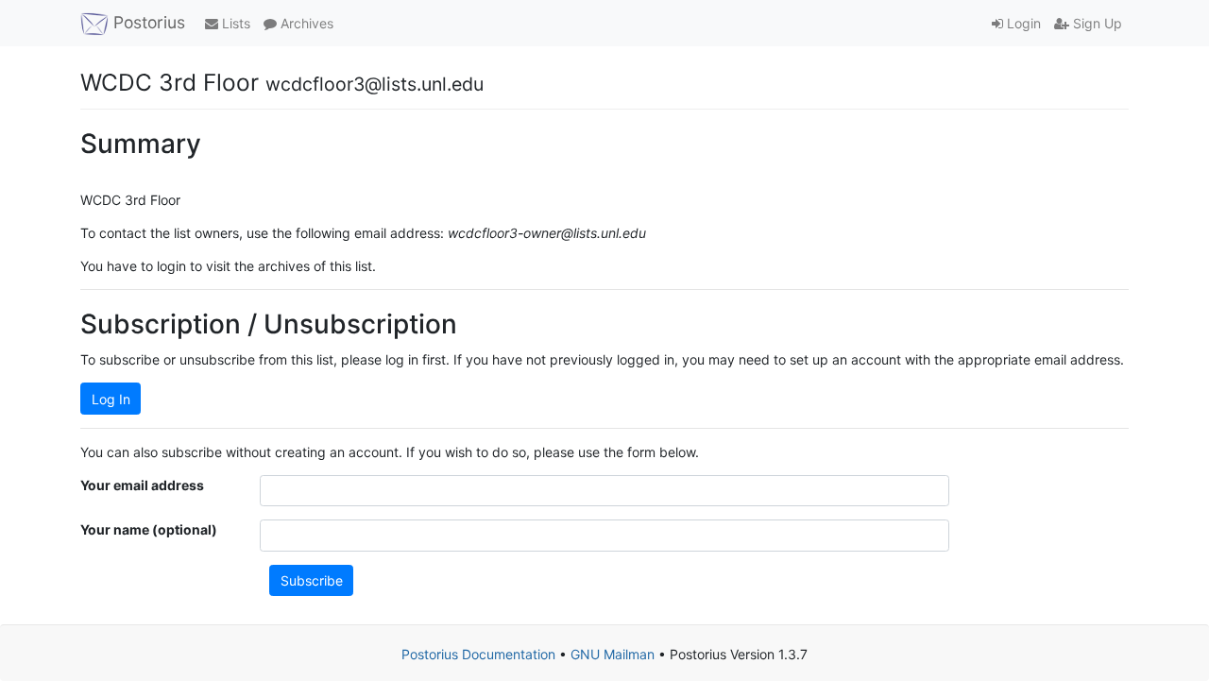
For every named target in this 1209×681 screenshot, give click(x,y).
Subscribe (312, 580)
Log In (111, 399)
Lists (234, 23)
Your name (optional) (148, 529)
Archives (305, 23)
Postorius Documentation (478, 654)
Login (1022, 23)
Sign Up (1095, 23)
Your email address (142, 485)
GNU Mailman (612, 654)
